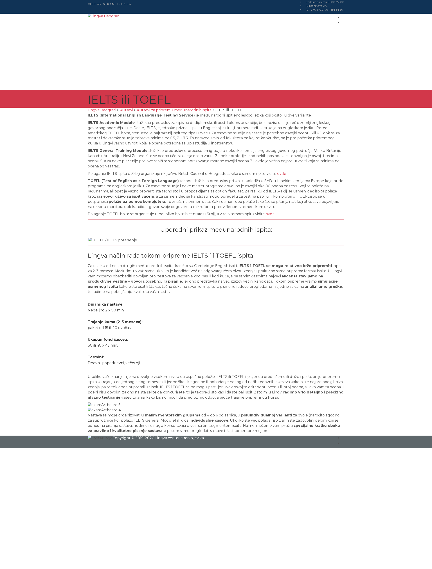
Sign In (45, 561)
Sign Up (31, 561)
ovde (281, 173)
